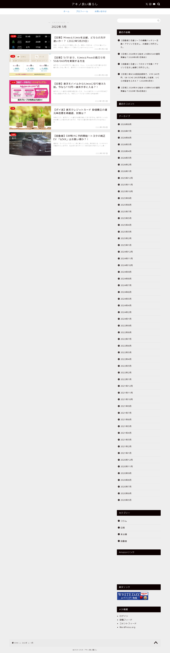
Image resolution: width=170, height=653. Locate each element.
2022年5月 (126, 352)
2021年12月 (127, 386)
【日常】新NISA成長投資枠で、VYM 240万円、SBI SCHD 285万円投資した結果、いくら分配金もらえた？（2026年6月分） (140, 77)
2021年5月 (126, 426)
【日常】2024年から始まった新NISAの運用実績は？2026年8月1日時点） (140, 56)
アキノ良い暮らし (85, 4)
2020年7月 (126, 486)
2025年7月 (126, 211)
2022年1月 (126, 379)
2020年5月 (126, 500)
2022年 (24, 643)
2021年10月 (127, 399)
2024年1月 (126, 318)
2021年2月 (126, 446)
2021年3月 (126, 439)
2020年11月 (127, 466)
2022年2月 (126, 372)
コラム (124, 521)
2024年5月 (126, 298)
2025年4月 (126, 225)
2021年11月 (127, 392)
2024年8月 (126, 278)
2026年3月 (126, 157)
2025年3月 (126, 231)
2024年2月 (126, 312)
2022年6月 (126, 345)
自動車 (124, 541)
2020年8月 (126, 480)
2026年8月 (126, 124)
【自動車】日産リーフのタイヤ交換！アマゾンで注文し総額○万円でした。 (139, 66)
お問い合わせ (101, 11)
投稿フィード (126, 619)
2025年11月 (127, 184)
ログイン (124, 616)
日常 (123, 527)
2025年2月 (126, 238)
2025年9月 (126, 198)
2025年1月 (126, 245)
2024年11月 (127, 258)
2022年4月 (126, 359)
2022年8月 (126, 332)
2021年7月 (126, 413)
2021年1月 (126, 453)
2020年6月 (126, 493)
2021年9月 (126, 406)
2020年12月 (127, 459)
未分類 (124, 534)
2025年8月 (126, 204)
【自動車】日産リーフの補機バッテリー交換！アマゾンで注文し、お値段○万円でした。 (139, 43)
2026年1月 (126, 171)
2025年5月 (126, 218)
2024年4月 (126, 305)
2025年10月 (127, 191)
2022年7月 (126, 339)
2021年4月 (126, 433)
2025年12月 (127, 178)
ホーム (66, 11)
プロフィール (82, 11)
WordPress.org (127, 627)
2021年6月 (126, 419)
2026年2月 (126, 164)
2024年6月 (126, 292)
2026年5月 (126, 144)
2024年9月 (126, 272)
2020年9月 (126, 473)
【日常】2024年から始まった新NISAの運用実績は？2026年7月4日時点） (140, 89)
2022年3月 (126, 366)
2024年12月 (127, 251)
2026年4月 (126, 151)
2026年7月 (126, 131)
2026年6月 (126, 137)
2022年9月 (126, 325)
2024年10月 (127, 265)
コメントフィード (128, 623)
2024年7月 (126, 285)
